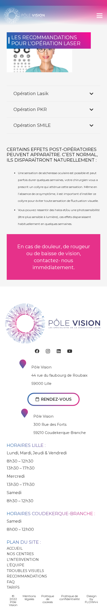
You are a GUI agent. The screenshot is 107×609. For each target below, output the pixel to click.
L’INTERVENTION (23, 559)
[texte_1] (33, 15)
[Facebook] (37, 351)
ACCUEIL (15, 548)
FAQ (11, 582)
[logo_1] (12, 15)
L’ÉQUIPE (15, 565)
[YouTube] (69, 351)
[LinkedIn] (59, 351)
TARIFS (13, 587)
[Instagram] (48, 351)
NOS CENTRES (20, 554)
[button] (99, 16)
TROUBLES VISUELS (25, 571)
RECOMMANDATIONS (27, 576)
